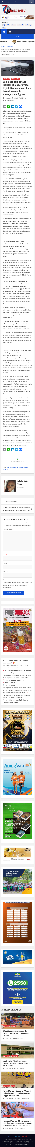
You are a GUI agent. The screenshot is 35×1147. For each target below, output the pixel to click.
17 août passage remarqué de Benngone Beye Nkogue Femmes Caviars (16, 1033)
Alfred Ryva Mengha (23, 1098)
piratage (5, 470)
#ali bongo (29, 25)
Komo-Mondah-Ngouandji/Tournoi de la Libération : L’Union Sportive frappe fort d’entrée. (17, 1093)
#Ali (4, 27)
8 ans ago (8, 98)
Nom (5, 555)
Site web (5, 572)
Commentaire (8, 529)
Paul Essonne (19, 1038)
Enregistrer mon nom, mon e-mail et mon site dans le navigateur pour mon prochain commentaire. (17, 585)
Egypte (21, 467)
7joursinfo (10, 467)
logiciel (26, 467)
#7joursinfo (6, 25)
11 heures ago (9, 1098)
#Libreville (21, 25)
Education (14, 1056)
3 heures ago (9, 1068)
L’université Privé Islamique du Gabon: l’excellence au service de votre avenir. (16, 1063)
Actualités (6, 78)
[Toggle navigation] (9, 31)
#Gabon (13, 25)
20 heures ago (9, 1128)
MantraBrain (25, 1144)
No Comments (9, 100)
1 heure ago (8, 1038)
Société (13, 1026)
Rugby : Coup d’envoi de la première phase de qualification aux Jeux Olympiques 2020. (16, 509)
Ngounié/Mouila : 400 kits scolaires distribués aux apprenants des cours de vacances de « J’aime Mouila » (17, 1123)
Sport (13, 1086)
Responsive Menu (31, 1)
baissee (15, 467)
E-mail (5, 563)
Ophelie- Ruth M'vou (20, 98)
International (15, 78)
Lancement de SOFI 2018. (13, 501)
